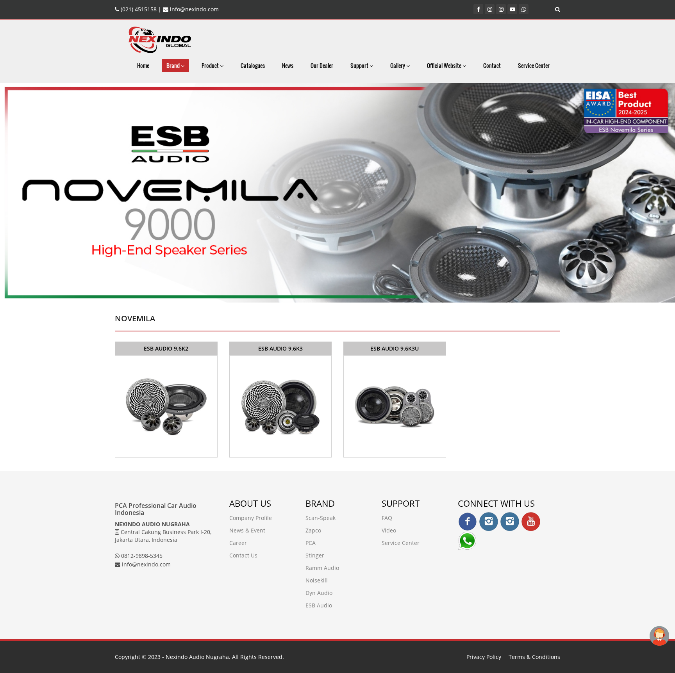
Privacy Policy (483, 657)
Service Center (534, 65)
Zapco (313, 530)
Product (211, 65)
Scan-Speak (320, 518)
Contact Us (243, 555)
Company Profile (250, 518)
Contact (492, 65)
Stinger (314, 555)
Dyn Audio (318, 592)
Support (360, 65)
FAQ (387, 518)
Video (389, 530)
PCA (310, 543)
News (287, 65)
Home (143, 65)
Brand (173, 65)
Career (238, 543)
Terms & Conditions (534, 657)
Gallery (398, 65)
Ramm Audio (322, 568)
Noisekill (316, 580)
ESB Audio (318, 605)
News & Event (247, 530)
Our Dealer (322, 65)
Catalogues (253, 65)
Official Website (444, 65)
